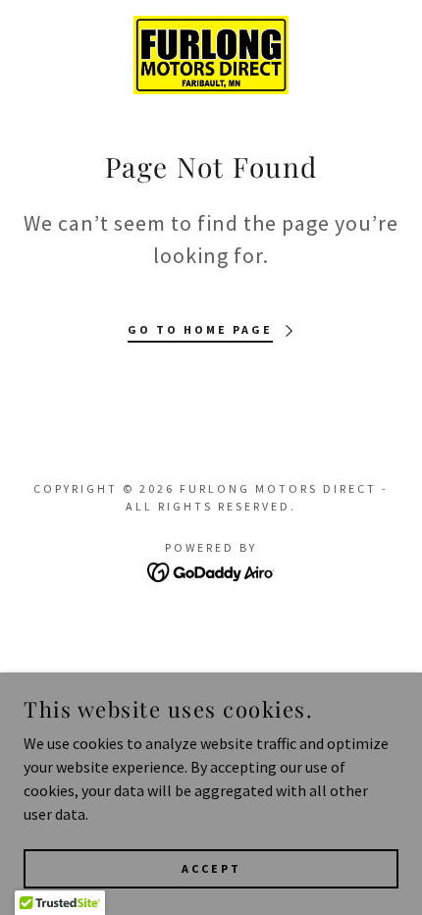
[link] (211, 55)
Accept (211, 868)
